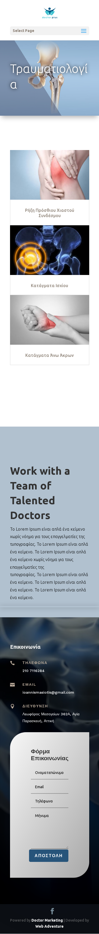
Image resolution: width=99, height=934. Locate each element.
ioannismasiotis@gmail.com (48, 692)
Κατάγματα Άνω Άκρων (49, 355)
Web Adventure (49, 926)
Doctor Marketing (47, 920)
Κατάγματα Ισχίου (49, 285)
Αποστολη (49, 855)
